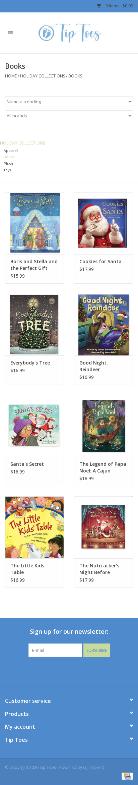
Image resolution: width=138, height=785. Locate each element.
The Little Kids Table (27, 568)
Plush (8, 163)
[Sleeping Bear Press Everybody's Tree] (34, 324)
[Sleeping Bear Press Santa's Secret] (34, 426)
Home (11, 76)
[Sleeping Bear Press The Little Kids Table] (34, 527)
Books (75, 76)
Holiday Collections (42, 76)
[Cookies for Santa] (103, 223)
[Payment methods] (126, 776)
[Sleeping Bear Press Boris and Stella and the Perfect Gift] (34, 223)
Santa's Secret (27, 464)
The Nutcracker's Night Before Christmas (99, 569)
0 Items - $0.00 (119, 6)
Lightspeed (93, 767)
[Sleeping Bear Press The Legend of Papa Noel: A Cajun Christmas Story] (103, 426)
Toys (7, 169)
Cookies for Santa (100, 261)
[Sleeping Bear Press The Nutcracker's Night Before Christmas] (103, 527)
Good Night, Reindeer (93, 366)
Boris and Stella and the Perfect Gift (34, 264)
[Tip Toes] (79, 32)
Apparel (11, 150)
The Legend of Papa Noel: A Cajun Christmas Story (102, 467)
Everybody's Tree (30, 362)
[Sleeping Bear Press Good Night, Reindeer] (103, 324)
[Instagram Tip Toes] (75, 670)
